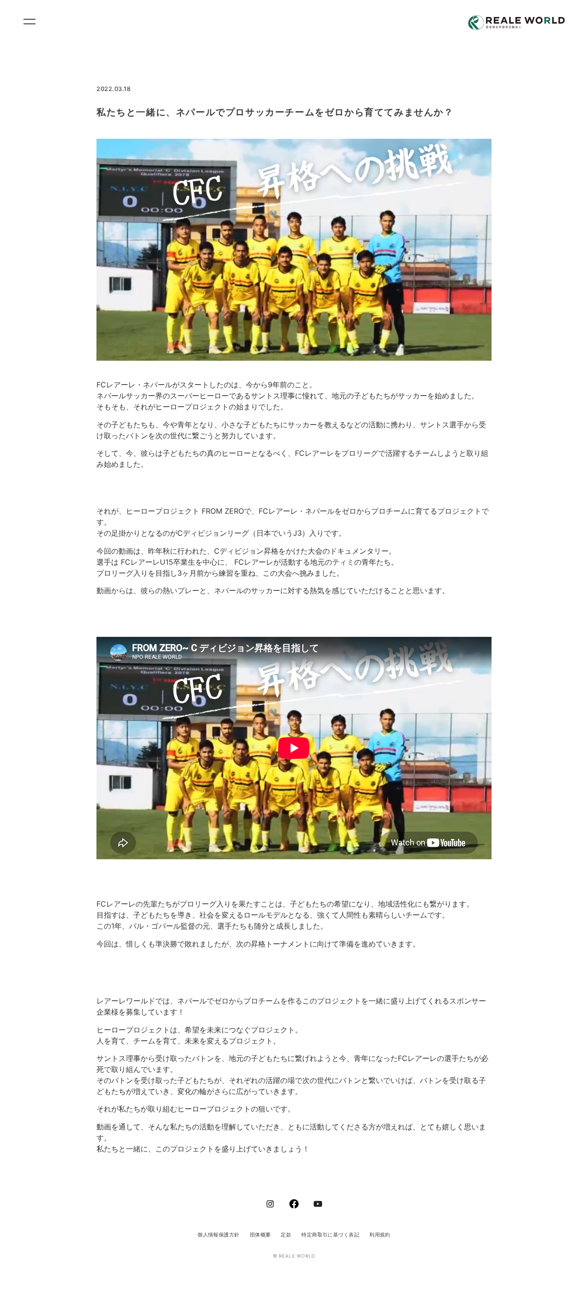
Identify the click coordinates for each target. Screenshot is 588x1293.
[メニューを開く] (33, 23)
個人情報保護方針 (219, 1234)
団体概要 (260, 1234)
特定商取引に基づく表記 (330, 1234)
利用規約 (379, 1234)
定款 (286, 1234)
